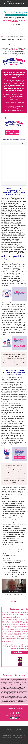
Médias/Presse (9, 1)
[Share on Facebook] (11, 601)
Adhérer (17, 1)
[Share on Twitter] (12, 601)
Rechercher (21, 5)
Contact (3, 1)
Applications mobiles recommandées (11, 3)
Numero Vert (23, 1)
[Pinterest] (16, 24)
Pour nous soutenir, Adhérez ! (14, 18)
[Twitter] (11, 24)
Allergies (9, 35)
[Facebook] (7, 730)
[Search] (26, 30)
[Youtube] (19, 24)
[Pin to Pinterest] (14, 601)
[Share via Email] (15, 601)
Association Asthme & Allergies (15, 107)
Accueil (2, 35)
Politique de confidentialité (10, 5)
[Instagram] (13, 24)
